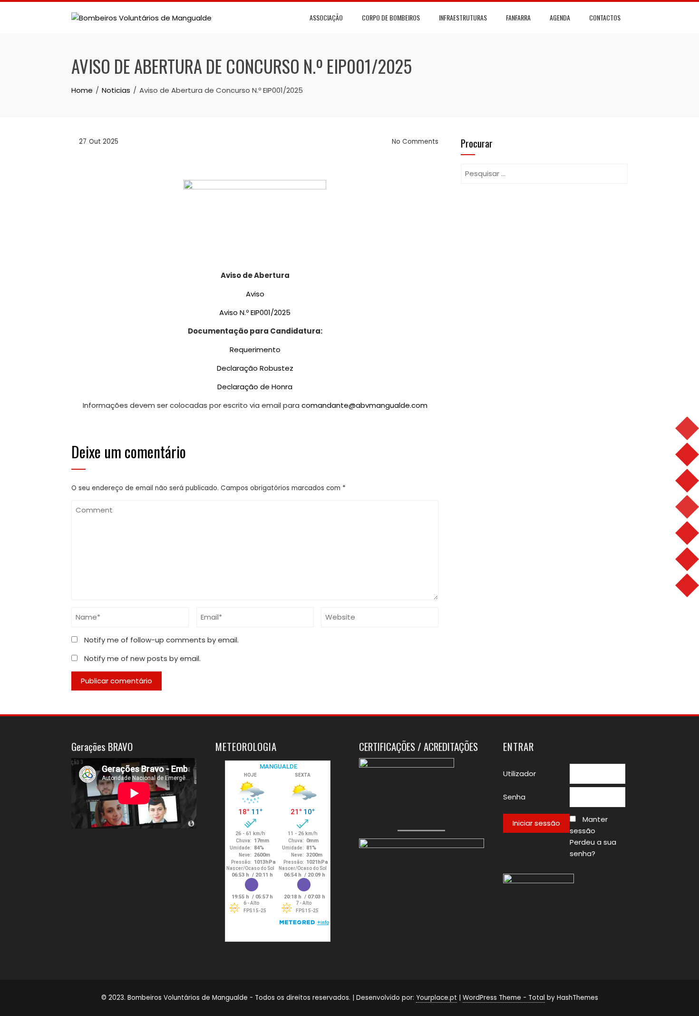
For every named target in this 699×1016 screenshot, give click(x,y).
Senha (514, 797)
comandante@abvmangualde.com (364, 405)
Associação (326, 17)
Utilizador (519, 774)
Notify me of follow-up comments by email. (161, 640)
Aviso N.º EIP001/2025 (255, 312)
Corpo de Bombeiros (391, 17)
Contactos (605, 17)
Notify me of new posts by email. (142, 658)
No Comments (414, 141)
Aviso (255, 294)
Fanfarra (518, 17)
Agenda (560, 17)
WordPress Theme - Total (504, 997)
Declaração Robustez (255, 368)
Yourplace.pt (436, 997)
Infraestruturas (463, 17)
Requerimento (255, 350)
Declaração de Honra (254, 387)
